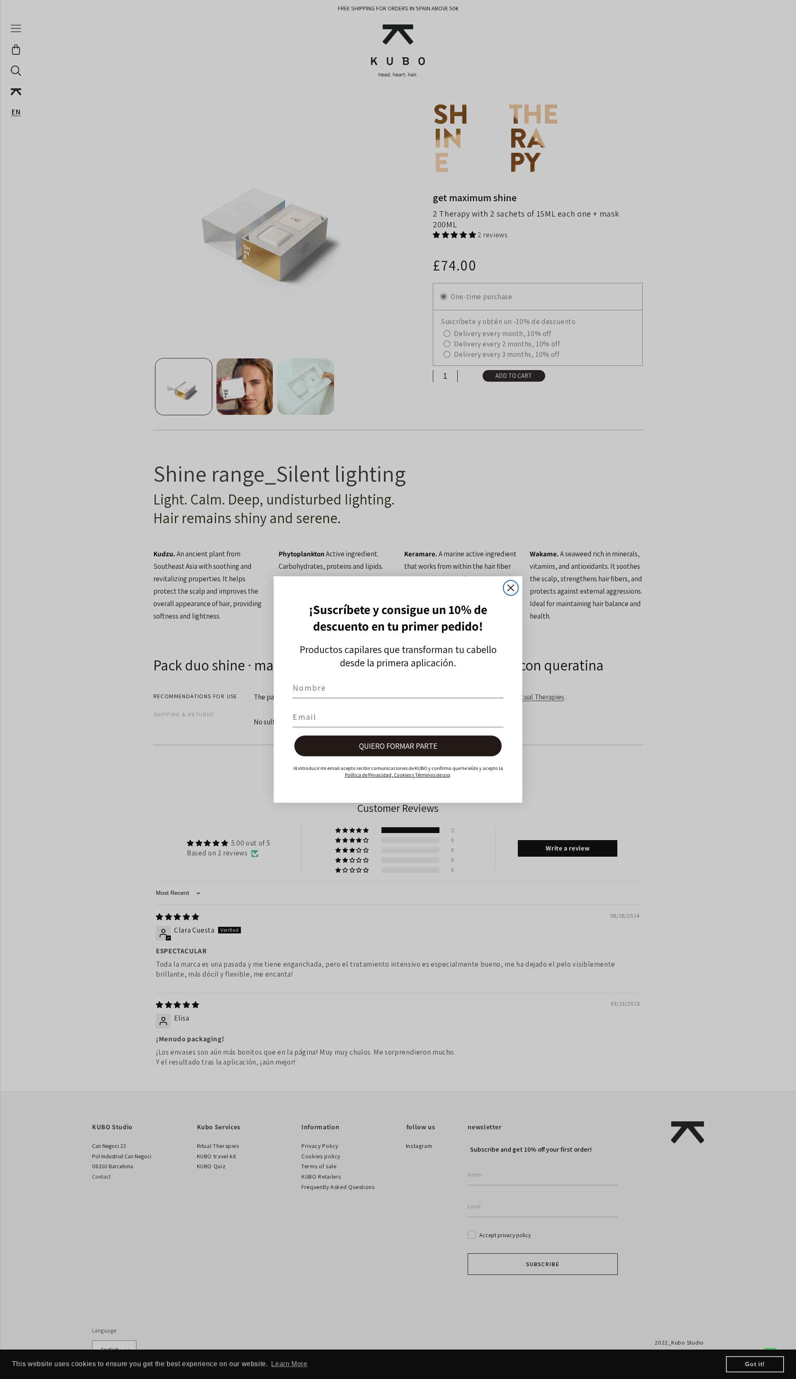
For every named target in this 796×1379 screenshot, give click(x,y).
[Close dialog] (510, 587)
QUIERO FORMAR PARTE (398, 746)
